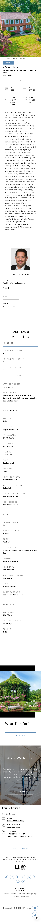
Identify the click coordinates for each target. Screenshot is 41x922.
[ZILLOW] (6, 877)
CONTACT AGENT (20, 313)
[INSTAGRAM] (12, 877)
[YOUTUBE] (18, 882)
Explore (20, 735)
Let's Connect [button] (20, 792)
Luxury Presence (20, 897)
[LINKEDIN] (23, 877)
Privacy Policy (30, 908)
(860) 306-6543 (10, 291)
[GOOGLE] (23, 882)
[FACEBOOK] (18, 877)
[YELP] (29, 877)
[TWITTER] (35, 877)
